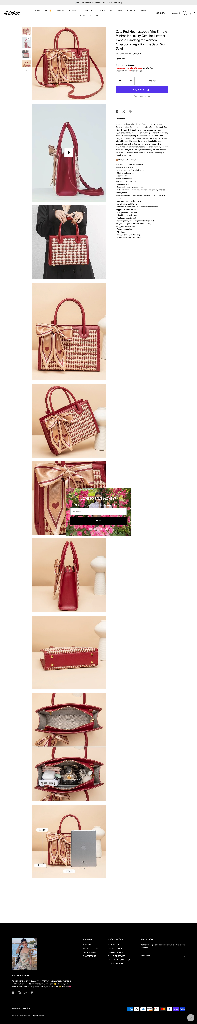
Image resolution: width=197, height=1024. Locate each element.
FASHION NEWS (89, 952)
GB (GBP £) (161, 13)
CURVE (102, 10)
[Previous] (26, 24)
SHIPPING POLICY (115, 952)
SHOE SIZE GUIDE (90, 956)
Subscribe (98, 520)
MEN (82, 15)
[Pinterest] (106, 529)
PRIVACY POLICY (115, 948)
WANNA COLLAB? (90, 948)
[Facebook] (90, 529)
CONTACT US (113, 945)
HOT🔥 (48, 10)
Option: (119, 58)
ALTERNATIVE (87, 10)
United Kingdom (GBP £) (20, 1008)
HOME (37, 10)
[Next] (26, 70)
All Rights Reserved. (37, 1016)
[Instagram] (95, 529)
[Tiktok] (101, 529)
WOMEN (72, 10)
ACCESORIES (116, 10)
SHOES (143, 10)
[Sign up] (184, 955)
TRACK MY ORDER (115, 963)
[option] (26, 31)
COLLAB (131, 10)
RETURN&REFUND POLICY (119, 960)
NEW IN (60, 10)
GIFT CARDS (95, 15)
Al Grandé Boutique (23, 1016)
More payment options (142, 96)
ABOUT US (87, 945)
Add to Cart (152, 81)
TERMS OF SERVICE (116, 956)
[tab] (122, 118)
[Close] (127, 492)
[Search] (185, 13)
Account (176, 13)
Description (120, 118)
